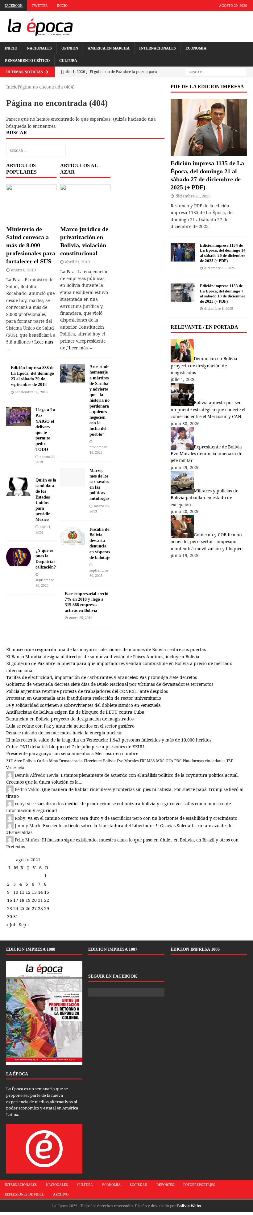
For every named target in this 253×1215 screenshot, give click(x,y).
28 (40, 908)
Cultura (68, 60)
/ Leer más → (79, 348)
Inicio (62, 5)
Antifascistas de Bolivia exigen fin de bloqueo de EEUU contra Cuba (75, 712)
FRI (143, 760)
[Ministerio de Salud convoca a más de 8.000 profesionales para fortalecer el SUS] (31, 218)
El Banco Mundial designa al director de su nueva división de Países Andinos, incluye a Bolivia (102, 656)
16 (9, 900)
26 (28, 908)
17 (15, 900)
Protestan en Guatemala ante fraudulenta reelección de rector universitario (83, 698)
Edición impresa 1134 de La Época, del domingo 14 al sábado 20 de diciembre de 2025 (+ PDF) (223, 253)
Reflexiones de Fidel (24, 1194)
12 (28, 892)
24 (15, 908)
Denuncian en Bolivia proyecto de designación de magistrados (70, 719)
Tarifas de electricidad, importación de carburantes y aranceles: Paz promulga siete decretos (101, 677)
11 (21, 892)
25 (21, 908)
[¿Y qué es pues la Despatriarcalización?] (18, 562)
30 (9, 916)
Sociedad (138, 1184)
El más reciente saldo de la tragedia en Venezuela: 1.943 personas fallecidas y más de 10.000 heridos (108, 740)
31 (15, 916)
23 (9, 908)
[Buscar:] (216, 71)
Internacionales (157, 48)
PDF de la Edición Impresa (207, 86)
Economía (195, 48)
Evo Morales (128, 760)
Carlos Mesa (47, 760)
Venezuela (15, 767)
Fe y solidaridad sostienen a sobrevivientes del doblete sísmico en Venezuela (83, 705)
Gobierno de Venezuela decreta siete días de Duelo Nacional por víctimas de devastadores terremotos (109, 684)
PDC (177, 760)
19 (28, 900)
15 (46, 892)
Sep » (24, 924)
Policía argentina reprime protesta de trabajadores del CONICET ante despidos (87, 691)
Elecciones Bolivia (100, 760)
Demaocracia (71, 760)
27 (34, 908)
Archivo (60, 1194)
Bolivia (29, 760)
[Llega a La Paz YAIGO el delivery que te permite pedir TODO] (18, 422)
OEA (169, 760)
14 (40, 892)
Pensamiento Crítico (27, 60)
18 (21, 900)
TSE (229, 760)
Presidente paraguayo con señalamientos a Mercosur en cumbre (72, 753)
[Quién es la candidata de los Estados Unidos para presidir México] (18, 492)
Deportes (165, 1184)
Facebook (14, 5)
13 (34, 892)
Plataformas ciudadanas (204, 760)
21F (9, 760)
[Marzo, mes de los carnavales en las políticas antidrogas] (72, 483)
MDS (160, 760)
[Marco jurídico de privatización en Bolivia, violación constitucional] (85, 218)
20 (34, 900)
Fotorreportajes (199, 1184)
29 (46, 908)
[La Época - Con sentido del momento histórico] (40, 26)
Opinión (69, 48)
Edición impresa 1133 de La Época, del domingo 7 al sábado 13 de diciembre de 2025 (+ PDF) (222, 293)
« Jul (10, 924)
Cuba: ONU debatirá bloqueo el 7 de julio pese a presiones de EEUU (75, 747)
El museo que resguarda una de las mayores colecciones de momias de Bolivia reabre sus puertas (106, 649)
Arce (18, 760)
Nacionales (39, 48)
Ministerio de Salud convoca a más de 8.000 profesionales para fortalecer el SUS (30, 245)
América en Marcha (109, 48)
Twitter (40, 5)
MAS (151, 760)
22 (46, 900)
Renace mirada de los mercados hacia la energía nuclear (64, 733)
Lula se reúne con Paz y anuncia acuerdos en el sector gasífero (70, 726)
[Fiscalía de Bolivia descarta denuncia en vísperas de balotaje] (72, 542)
